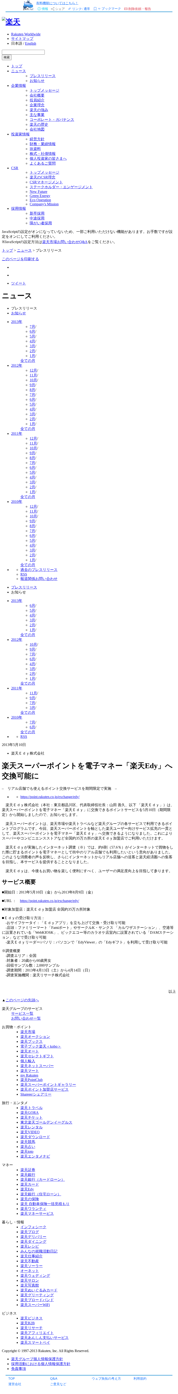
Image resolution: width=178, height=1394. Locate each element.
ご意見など (58, 1384)
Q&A (53, 1378)
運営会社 (14, 1384)
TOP (11, 1378)
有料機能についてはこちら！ (57, 3)
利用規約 (140, 1378)
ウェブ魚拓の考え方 (106, 1378)
